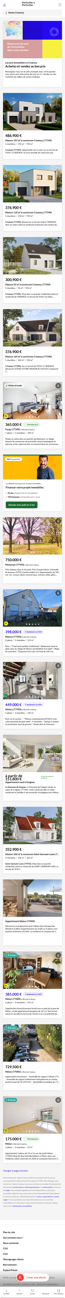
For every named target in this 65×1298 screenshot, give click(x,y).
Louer (32, 1293)
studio (56, 1196)
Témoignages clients (13, 1259)
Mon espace (58, 1293)
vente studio (47, 1187)
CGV (5, 1254)
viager (7, 1190)
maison (39, 1196)
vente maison (18, 1187)
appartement (48, 1196)
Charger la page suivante (15, 1170)
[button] (26, 415)
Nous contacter (11, 1243)
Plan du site (9, 1232)
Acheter (6, 1293)
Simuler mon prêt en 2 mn (21, 504)
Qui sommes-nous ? (13, 1237)
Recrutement (10, 1264)
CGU (5, 1248)
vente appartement (31, 1187)
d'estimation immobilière (22, 1206)
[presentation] (6, 401)
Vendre (19, 1293)
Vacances (45, 1293)
